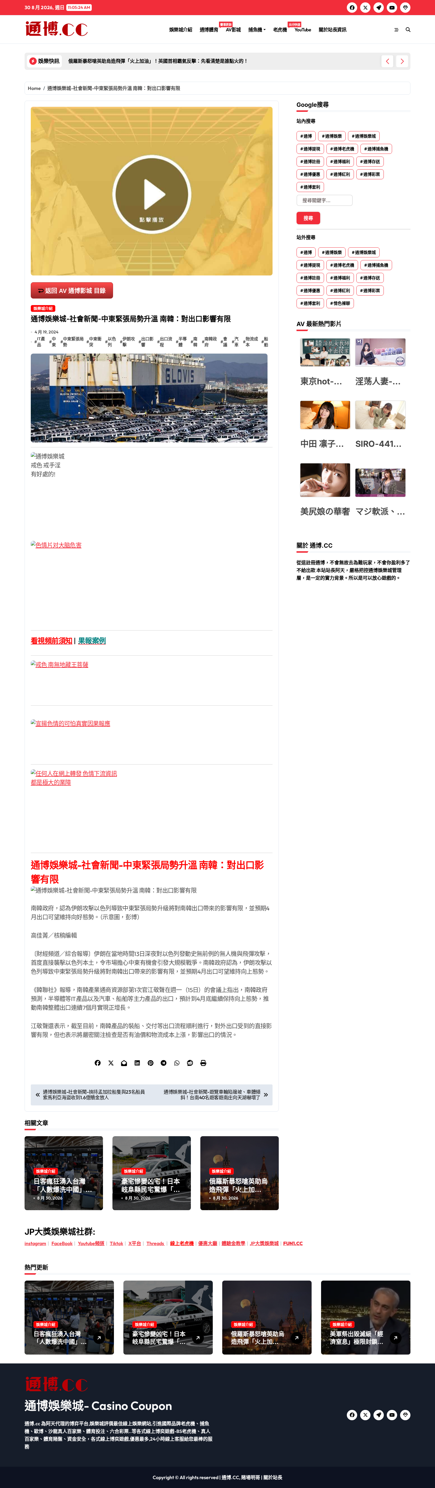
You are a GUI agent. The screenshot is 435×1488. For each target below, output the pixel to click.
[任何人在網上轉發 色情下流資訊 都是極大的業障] (152, 806)
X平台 (134, 1243)
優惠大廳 (207, 1243)
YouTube (302, 30)
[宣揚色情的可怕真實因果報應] (152, 737)
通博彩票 (371, 174)
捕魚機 (255, 30)
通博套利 (312, 187)
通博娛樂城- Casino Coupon (98, 1405)
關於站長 (272, 1477)
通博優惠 (312, 174)
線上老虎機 (182, 1243)
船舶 (266, 341)
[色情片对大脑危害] (152, 581)
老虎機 (282, 28)
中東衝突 (95, 341)
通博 (308, 136)
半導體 (182, 341)
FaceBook (61, 1243)
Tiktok (116, 1243)
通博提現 (312, 148)
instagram (35, 1243)
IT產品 (41, 341)
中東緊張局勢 (73, 341)
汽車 (236, 341)
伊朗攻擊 (129, 341)
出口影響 (147, 341)
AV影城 (233, 30)
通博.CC (230, 1477)
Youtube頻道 (91, 1243)
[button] (402, 61)
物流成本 (252, 341)
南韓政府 (210, 341)
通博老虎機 (344, 148)
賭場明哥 (250, 1477)
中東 (54, 341)
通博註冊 (312, 161)
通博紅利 (342, 174)
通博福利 (342, 161)
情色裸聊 (342, 303)
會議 (225, 341)
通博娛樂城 (365, 136)
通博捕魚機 (378, 148)
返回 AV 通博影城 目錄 (75, 291)
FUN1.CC (293, 1243)
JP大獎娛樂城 (264, 1243)
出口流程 (166, 341)
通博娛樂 (333, 136)
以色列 (112, 341)
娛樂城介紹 (180, 30)
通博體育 (211, 28)
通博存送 (371, 161)
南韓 (195, 341)
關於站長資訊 (332, 30)
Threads (155, 1243)
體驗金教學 (233, 1243)
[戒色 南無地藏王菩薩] (152, 678)
